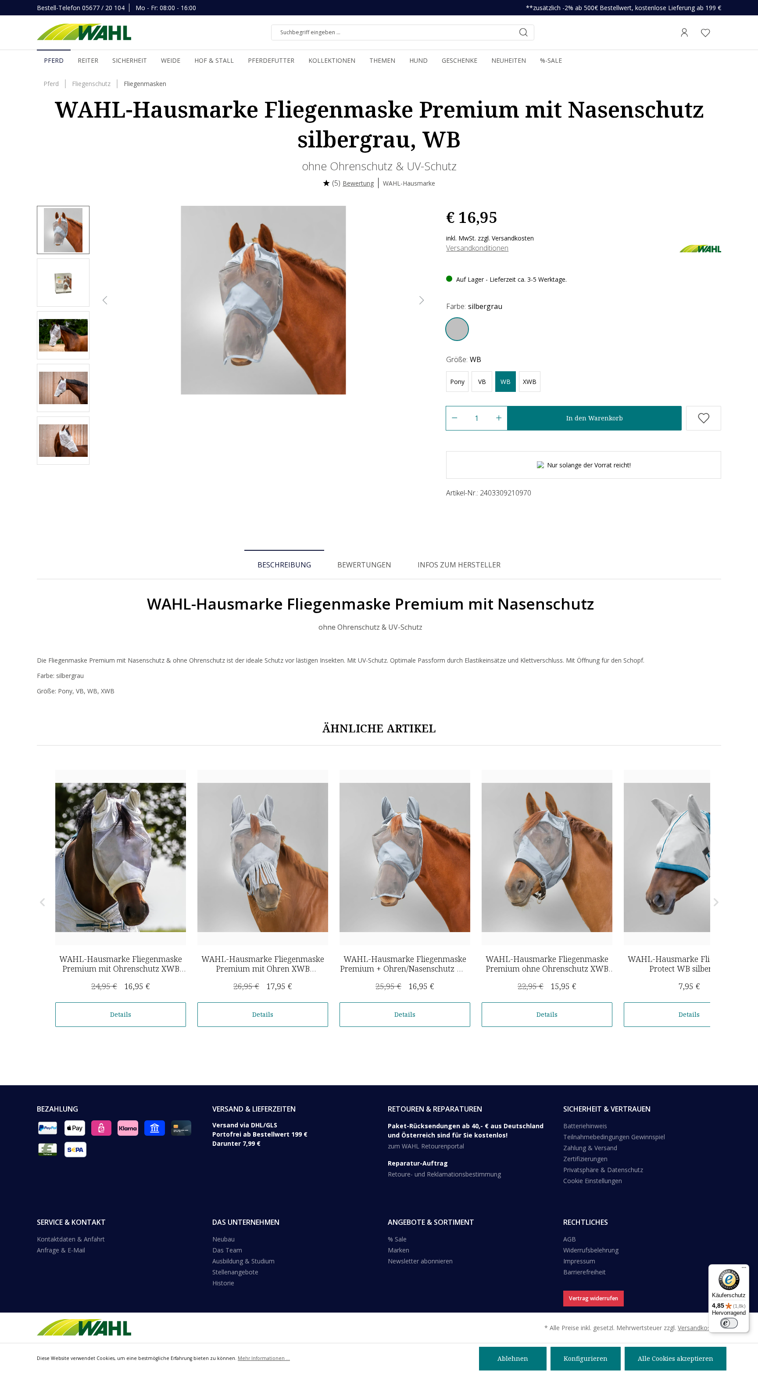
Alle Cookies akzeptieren (675, 1358)
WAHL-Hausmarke (409, 183)
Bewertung (358, 183)
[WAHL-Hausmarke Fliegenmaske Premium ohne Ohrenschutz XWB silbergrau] (547, 857)
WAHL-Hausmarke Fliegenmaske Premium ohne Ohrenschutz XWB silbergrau (547, 968)
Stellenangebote (235, 1272)
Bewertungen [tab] (364, 565)
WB (506, 381)
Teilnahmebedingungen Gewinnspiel (614, 1137)
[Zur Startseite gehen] (84, 32)
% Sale (397, 1239)
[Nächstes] (422, 300)
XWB (529, 381)
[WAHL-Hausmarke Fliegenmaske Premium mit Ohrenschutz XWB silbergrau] (120, 857)
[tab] (284, 564)
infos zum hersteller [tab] (459, 565)
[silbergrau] (457, 329)
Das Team (227, 1250)
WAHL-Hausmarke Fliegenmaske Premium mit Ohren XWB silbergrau (262, 968)
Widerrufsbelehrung (591, 1250)
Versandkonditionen (477, 248)
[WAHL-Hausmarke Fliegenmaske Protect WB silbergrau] (689, 857)
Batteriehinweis (585, 1126)
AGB (569, 1239)
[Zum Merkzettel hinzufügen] (703, 418)
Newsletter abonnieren (420, 1261)
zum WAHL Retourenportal (426, 1146)
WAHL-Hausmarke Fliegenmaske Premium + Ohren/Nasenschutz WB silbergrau (405, 968)
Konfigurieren (586, 1358)
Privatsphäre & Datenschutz (603, 1170)
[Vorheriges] (104, 300)
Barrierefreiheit (584, 1272)
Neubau (223, 1239)
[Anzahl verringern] (454, 418)
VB (482, 381)
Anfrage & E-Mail (61, 1250)
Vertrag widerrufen (593, 1298)
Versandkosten (699, 1328)
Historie (223, 1283)
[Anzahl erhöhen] (499, 418)
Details (120, 1014)
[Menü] (744, 1269)
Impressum (579, 1261)
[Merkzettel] (705, 32)
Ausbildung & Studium (243, 1261)
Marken (398, 1250)
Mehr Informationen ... (264, 1358)
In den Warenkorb (594, 418)
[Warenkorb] (718, 32)
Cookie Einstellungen (592, 1181)
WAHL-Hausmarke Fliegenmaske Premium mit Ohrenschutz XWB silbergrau (120, 968)
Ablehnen (512, 1358)
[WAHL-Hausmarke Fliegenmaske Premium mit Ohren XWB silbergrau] (262, 857)
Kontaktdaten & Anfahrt (71, 1239)
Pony (457, 381)
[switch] (729, 1323)
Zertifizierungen (585, 1159)
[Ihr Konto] (684, 32)
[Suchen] (523, 32)
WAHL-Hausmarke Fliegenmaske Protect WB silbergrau (689, 964)
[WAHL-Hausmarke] (700, 248)
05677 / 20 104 (103, 8)
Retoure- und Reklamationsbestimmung (444, 1174)
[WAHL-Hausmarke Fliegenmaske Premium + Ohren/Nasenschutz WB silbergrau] (405, 857)
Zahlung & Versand (590, 1148)
